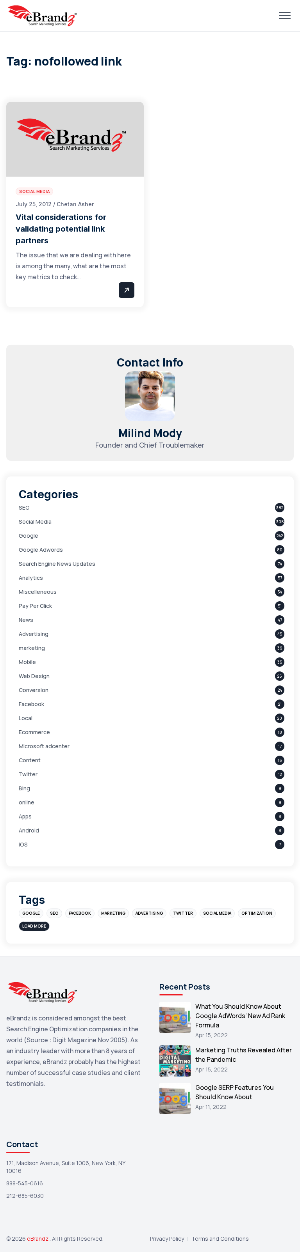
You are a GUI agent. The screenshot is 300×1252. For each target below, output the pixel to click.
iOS (23, 844)
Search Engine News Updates (57, 563)
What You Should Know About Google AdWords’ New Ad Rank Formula (240, 1015)
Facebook (31, 704)
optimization (256, 913)
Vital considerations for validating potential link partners (61, 229)
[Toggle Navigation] (285, 16)
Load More (34, 926)
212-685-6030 (25, 1195)
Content (30, 760)
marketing (32, 648)
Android (29, 830)
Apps (25, 816)
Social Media (35, 521)
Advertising (33, 634)
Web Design (34, 676)
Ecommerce (34, 732)
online (26, 802)
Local (25, 718)
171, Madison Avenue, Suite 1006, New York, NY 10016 (65, 1166)
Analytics (31, 577)
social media (217, 913)
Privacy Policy (167, 1238)
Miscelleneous (38, 591)
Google (28, 535)
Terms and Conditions (220, 1238)
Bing (24, 788)
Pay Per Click (35, 605)
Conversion (33, 690)
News (26, 619)
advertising (149, 913)
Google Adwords (41, 549)
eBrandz (38, 1238)
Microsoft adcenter (44, 746)
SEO (24, 507)
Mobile (27, 662)
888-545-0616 (24, 1183)
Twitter (28, 774)
